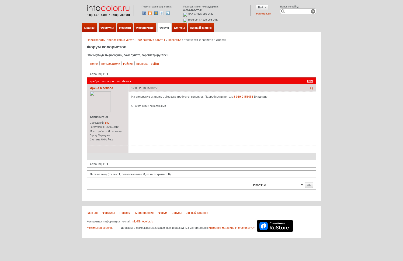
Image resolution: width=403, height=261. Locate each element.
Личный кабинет (201, 27)
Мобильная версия (99, 227)
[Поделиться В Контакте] (144, 13)
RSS (310, 81)
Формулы (107, 27)
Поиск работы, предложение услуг (109, 40)
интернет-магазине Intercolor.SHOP (231, 227)
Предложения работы (150, 40)
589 (107, 122)
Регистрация (263, 13)
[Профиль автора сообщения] (100, 111)
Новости (125, 27)
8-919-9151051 (243, 96)
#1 (311, 88)
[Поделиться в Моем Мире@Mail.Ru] (156, 13)
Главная (89, 27)
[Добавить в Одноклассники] (150, 13)
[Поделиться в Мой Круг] (168, 13)
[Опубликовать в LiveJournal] (162, 13)
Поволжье (174, 40)
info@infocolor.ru (142, 221)
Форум (164, 27)
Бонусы (179, 27)
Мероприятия (145, 27)
